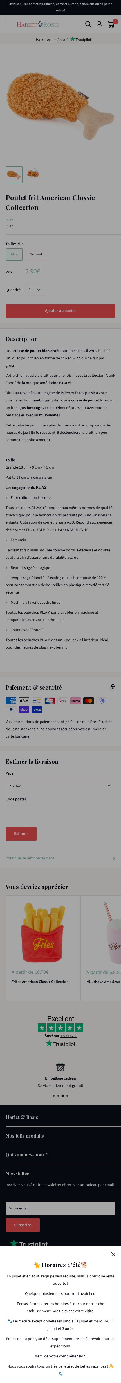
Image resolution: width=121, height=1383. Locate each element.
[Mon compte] (99, 24)
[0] (110, 24)
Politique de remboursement (30, 858)
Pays (9, 773)
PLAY (9, 220)
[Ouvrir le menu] (8, 24)
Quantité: (14, 290)
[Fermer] (113, 1254)
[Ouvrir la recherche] (88, 24)
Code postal (16, 799)
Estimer (21, 834)
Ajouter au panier (60, 311)
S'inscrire (22, 1225)
